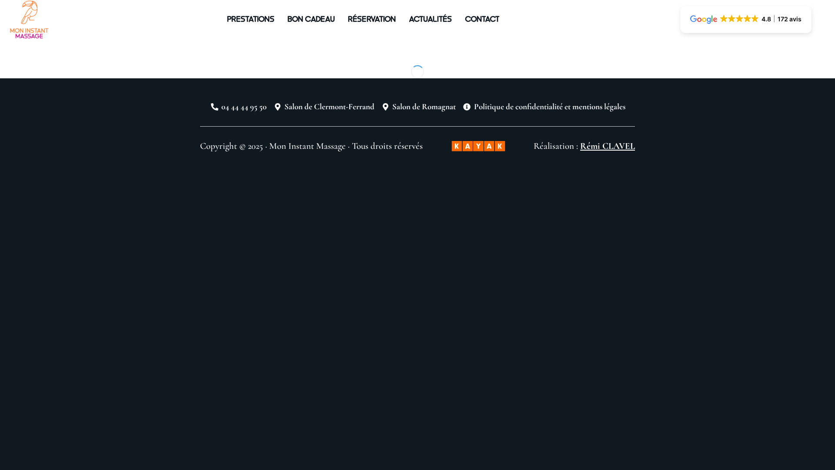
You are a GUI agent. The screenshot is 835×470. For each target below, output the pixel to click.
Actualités (430, 18)
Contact (482, 18)
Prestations (250, 18)
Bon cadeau (311, 18)
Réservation (372, 18)
